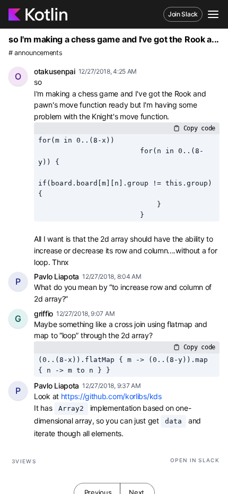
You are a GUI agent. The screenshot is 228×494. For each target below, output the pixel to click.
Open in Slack (195, 460)
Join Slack (183, 14)
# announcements (35, 53)
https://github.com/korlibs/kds (111, 396)
